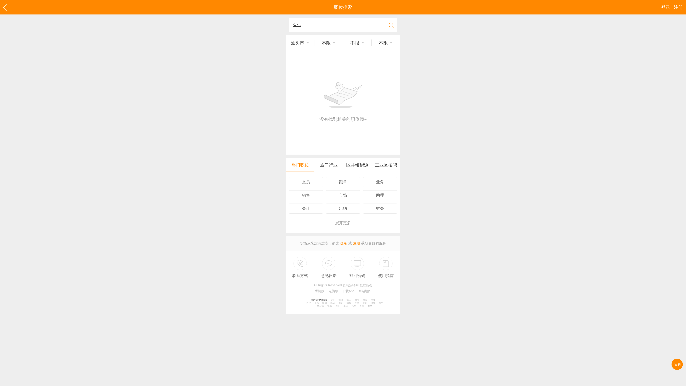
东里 (354, 306)
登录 (343, 243)
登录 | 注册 (672, 7)
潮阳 (365, 300)
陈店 (332, 303)
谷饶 (357, 303)
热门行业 (329, 164)
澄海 (373, 300)
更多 (343, 223)
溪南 (329, 306)
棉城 (349, 303)
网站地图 (365, 291)
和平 (381, 303)
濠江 (349, 300)
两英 (341, 303)
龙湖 (341, 300)
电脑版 (333, 291)
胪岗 (316, 303)
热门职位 (300, 164)
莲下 (337, 306)
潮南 (357, 300)
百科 (362, 306)
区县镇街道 (357, 164)
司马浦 (320, 306)
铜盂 (373, 303)
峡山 (324, 303)
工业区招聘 (386, 164)
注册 (356, 243)
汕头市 (297, 42)
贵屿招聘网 (316, 300)
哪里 (370, 306)
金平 (332, 300)
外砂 (308, 303)
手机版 (319, 291)
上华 (346, 306)
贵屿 (365, 303)
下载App (348, 291)
